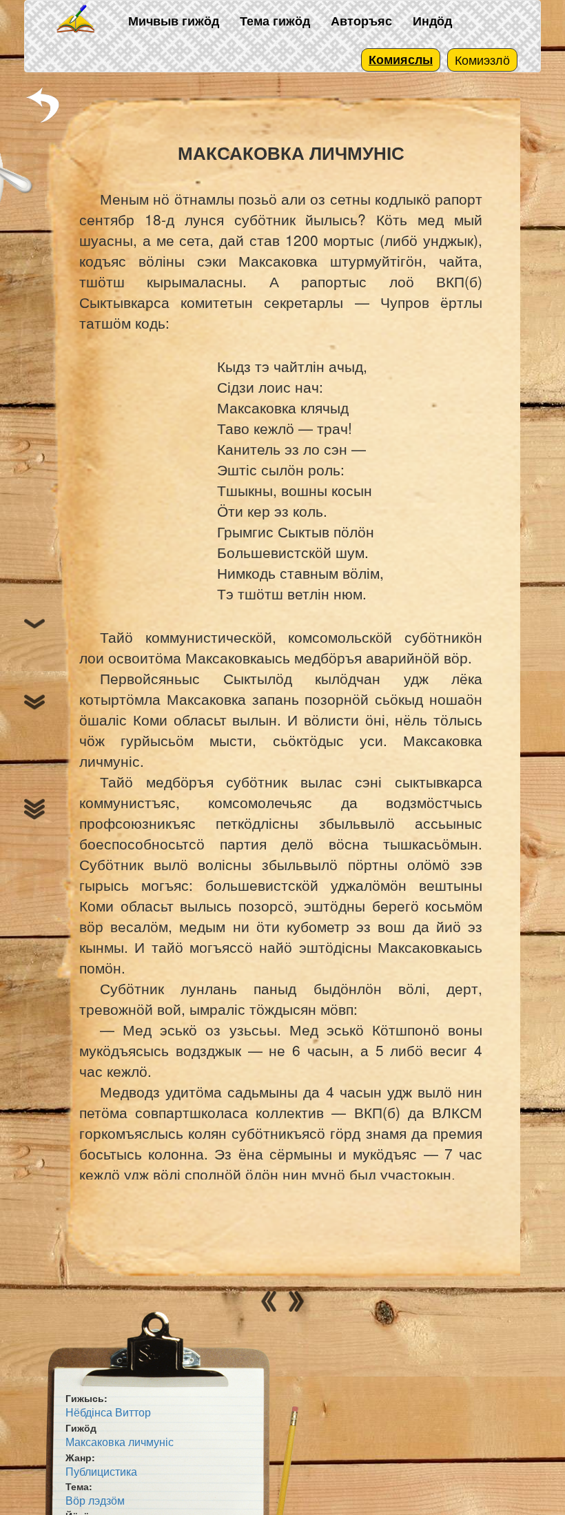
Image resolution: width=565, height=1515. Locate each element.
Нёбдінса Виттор (108, 1412)
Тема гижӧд (275, 21)
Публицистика (101, 1471)
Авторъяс (361, 21)
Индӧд (432, 21)
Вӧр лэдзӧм (95, 1500)
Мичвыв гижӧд (173, 21)
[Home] (76, 19)
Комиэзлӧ (482, 59)
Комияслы (401, 59)
